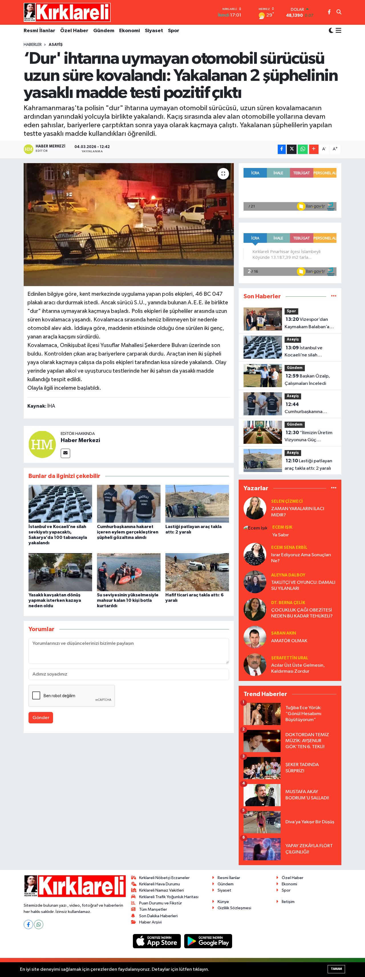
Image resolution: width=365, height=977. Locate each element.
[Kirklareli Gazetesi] (67, 12)
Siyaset (154, 30)
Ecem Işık (282, 527)
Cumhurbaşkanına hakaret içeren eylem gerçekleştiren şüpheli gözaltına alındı (127, 532)
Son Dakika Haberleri (158, 916)
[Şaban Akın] (255, 637)
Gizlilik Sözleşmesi (234, 908)
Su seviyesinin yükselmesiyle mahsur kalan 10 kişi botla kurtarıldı (128, 600)
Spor (173, 30)
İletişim (288, 902)
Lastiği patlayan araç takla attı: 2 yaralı (308, 464)
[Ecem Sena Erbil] (255, 554)
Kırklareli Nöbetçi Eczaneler (164, 878)
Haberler (33, 45)
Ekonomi (129, 30)
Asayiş (56, 45)
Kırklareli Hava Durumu (159, 884)
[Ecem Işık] (255, 528)
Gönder (41, 717)
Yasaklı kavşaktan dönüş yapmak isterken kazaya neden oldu (55, 600)
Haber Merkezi (80, 440)
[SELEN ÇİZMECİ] (255, 508)
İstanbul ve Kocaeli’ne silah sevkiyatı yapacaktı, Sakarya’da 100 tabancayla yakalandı (307, 352)
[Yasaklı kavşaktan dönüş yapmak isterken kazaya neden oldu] (60, 572)
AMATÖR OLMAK (289, 641)
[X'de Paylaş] (292, 149)
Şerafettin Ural (289, 658)
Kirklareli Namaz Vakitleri (161, 890)
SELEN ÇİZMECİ (287, 501)
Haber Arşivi (150, 922)
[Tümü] (333, 296)
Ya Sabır (280, 535)
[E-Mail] (65, 453)
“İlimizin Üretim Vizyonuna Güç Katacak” (308, 437)
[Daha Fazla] (314, 149)
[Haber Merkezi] (42, 444)
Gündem (103, 30)
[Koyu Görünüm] (331, 30)
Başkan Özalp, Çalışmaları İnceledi (307, 379)
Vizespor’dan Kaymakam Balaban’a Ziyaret (307, 324)
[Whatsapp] (38, 924)
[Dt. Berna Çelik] (255, 609)
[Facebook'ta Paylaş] (282, 149)
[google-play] (208, 941)
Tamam (336, 968)
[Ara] (338, 12)
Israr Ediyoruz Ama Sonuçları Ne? (301, 558)
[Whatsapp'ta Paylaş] (303, 149)
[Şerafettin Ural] (255, 664)
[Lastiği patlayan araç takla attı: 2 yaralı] (197, 503)
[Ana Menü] (337, 31)
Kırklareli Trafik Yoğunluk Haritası (168, 897)
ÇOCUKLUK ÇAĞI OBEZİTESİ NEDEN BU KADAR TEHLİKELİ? (302, 613)
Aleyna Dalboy (288, 575)
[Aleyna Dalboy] (255, 581)
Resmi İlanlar (39, 30)
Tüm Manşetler (153, 909)
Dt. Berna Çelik (288, 603)
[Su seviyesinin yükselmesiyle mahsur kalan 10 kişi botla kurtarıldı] (129, 572)
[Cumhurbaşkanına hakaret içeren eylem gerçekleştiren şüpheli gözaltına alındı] (129, 503)
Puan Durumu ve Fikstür (160, 903)
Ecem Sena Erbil (289, 547)
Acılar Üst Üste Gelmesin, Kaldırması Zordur (298, 668)
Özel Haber (74, 30)
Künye (223, 902)
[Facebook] (28, 924)
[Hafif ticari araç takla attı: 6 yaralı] (197, 572)
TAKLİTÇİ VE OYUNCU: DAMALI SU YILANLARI (303, 585)
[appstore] (157, 941)
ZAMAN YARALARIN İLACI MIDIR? (297, 511)
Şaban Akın (283, 633)
